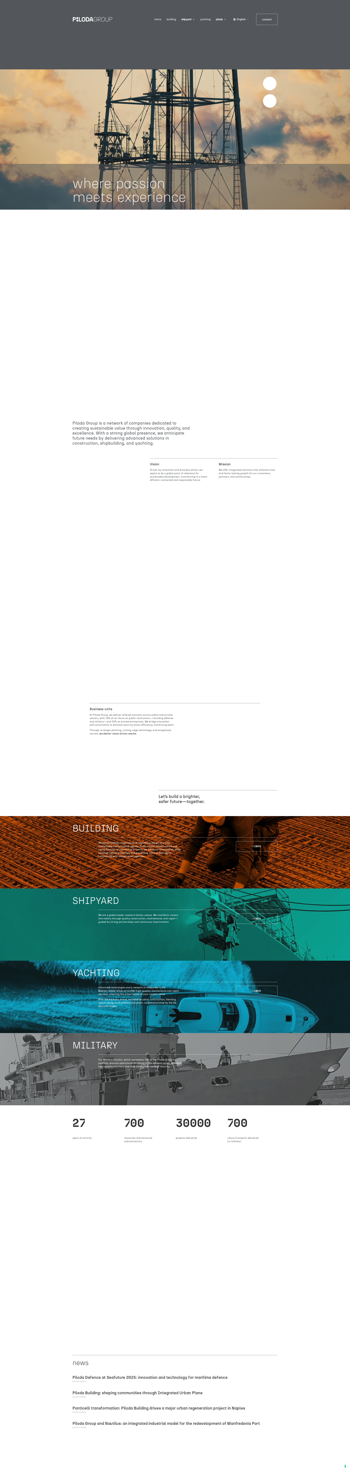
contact (267, 19)
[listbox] (241, 19)
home (157, 19)
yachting (205, 19)
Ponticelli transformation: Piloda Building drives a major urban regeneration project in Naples (158, 1408)
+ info (257, 846)
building (171, 19)
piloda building (79, 1397)
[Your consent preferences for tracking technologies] (345, 1466)
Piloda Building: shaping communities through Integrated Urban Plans (137, 1392)
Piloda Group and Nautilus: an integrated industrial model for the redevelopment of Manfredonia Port (166, 1423)
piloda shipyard (79, 1381)
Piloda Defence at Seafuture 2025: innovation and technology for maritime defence (150, 1377)
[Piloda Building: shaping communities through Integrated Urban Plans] (137, 1387)
